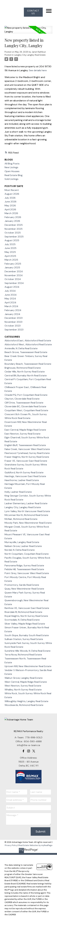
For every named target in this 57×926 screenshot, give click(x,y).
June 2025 (10, 248)
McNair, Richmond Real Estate (21, 519)
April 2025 (10, 256)
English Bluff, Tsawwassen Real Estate (25, 445)
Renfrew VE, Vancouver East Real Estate (27, 608)
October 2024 (13, 279)
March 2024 (11, 306)
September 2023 (14, 329)
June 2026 (10, 201)
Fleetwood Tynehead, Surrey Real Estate (27, 453)
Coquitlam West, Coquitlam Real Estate (26, 410)
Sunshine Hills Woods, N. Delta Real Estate (27, 650)
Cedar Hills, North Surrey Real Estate (25, 371)
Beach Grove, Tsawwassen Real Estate (26, 352)
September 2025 (14, 236)
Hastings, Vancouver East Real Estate (25, 476)
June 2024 (11, 294)
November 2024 (14, 275)
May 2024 (10, 298)
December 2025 (14, 225)
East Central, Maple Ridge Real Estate (25, 429)
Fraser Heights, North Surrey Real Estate (27, 456)
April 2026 (10, 209)
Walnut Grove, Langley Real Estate (24, 678)
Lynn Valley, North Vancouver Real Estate (27, 511)
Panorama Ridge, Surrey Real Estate (24, 565)
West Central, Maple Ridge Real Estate (26, 681)
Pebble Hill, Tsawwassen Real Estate (24, 569)
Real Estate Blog (13, 175)
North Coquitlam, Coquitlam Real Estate (27, 553)
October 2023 (13, 325)
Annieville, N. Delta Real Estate (21, 348)
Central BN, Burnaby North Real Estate (26, 375)
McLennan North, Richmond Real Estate (26, 515)
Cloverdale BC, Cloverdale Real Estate (25, 406)
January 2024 (12, 314)
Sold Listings (11, 179)
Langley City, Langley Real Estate (30, 55)
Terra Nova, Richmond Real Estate (23, 654)
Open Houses (12, 171)
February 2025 (13, 263)
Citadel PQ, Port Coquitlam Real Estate (26, 394)
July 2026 (10, 197)
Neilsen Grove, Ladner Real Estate (23, 546)
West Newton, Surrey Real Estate (23, 685)
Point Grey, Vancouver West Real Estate (27, 573)
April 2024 (10, 302)
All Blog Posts (12, 163)
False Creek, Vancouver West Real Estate (27, 449)
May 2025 (10, 252)
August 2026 (12, 193)
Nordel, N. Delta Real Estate (20, 549)
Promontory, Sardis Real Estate (22, 584)
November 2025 (13, 228)
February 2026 (13, 217)
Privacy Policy (11, 845)
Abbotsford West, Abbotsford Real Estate (28, 344)
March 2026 (11, 213)
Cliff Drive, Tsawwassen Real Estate (24, 402)
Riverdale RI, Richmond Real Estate (23, 612)
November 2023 (13, 321)
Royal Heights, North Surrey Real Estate (26, 616)
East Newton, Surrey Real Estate (22, 433)
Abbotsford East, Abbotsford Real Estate (28, 340)
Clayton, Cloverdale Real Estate (22, 398)
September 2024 (14, 283)
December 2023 (13, 318)
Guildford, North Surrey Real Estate (24, 472)
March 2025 (11, 259)
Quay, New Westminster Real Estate (24, 588)
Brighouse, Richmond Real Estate (23, 367)
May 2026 (10, 205)
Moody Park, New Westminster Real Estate (28, 522)
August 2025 (12, 240)
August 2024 (12, 286)
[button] (33, 12)
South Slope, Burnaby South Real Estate (27, 635)
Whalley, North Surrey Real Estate (23, 689)
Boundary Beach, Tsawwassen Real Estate (28, 363)
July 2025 (10, 244)
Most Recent (12, 190)
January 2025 (12, 267)
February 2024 (13, 310)
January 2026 (12, 221)
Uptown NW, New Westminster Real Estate (28, 666)
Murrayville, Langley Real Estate (22, 542)
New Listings (11, 167)
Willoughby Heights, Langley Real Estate (26, 701)
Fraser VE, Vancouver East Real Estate (26, 460)
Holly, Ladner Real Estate (18, 491)
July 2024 (10, 290)
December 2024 (14, 271)
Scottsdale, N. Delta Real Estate (22, 619)
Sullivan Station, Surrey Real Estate (24, 639)
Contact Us (33, 12)
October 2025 (13, 232)
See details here (38, 70)
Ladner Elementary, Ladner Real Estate (26, 503)
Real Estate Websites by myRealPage (35, 845)
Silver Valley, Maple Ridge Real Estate (25, 623)
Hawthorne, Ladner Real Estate (22, 480)
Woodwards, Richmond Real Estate (24, 705)
